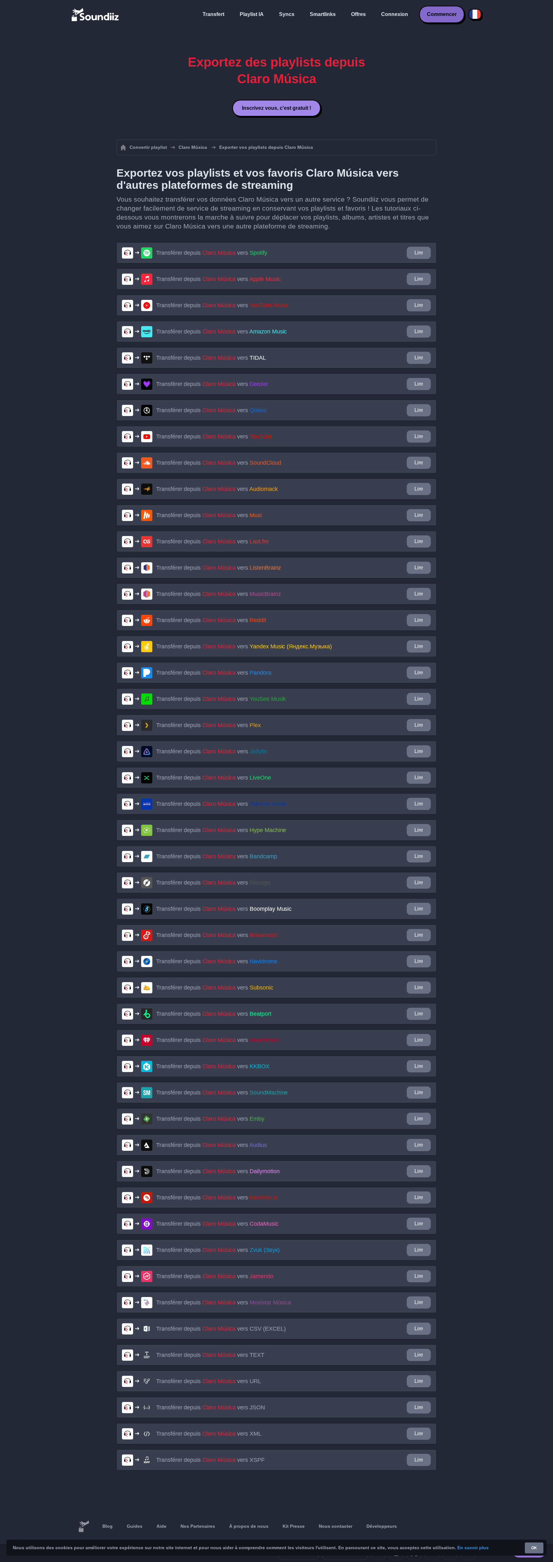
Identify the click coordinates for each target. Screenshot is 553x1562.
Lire (418, 252)
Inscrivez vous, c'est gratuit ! (276, 108)
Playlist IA (252, 14)
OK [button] (534, 1548)
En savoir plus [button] (473, 1547)
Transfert (213, 14)
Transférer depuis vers (211, 253)
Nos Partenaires (197, 1526)
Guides (134, 1526)
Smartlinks (323, 14)
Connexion (394, 14)
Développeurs (381, 1526)
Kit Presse (294, 1526)
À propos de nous (248, 1526)
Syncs (286, 14)
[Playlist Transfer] (96, 14)
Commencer (442, 14)
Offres (358, 14)
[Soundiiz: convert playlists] (84, 1526)
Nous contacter (335, 1526)
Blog (107, 1526)
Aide (161, 1526)
